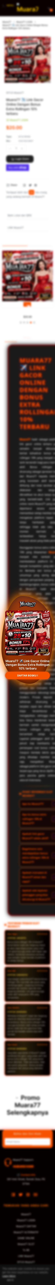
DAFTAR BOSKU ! (27, 677)
